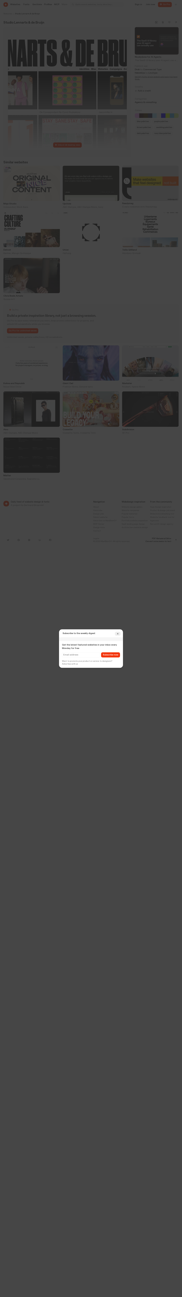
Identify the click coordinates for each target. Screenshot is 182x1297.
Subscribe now (110, 655)
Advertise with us (70, 664)
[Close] (118, 634)
